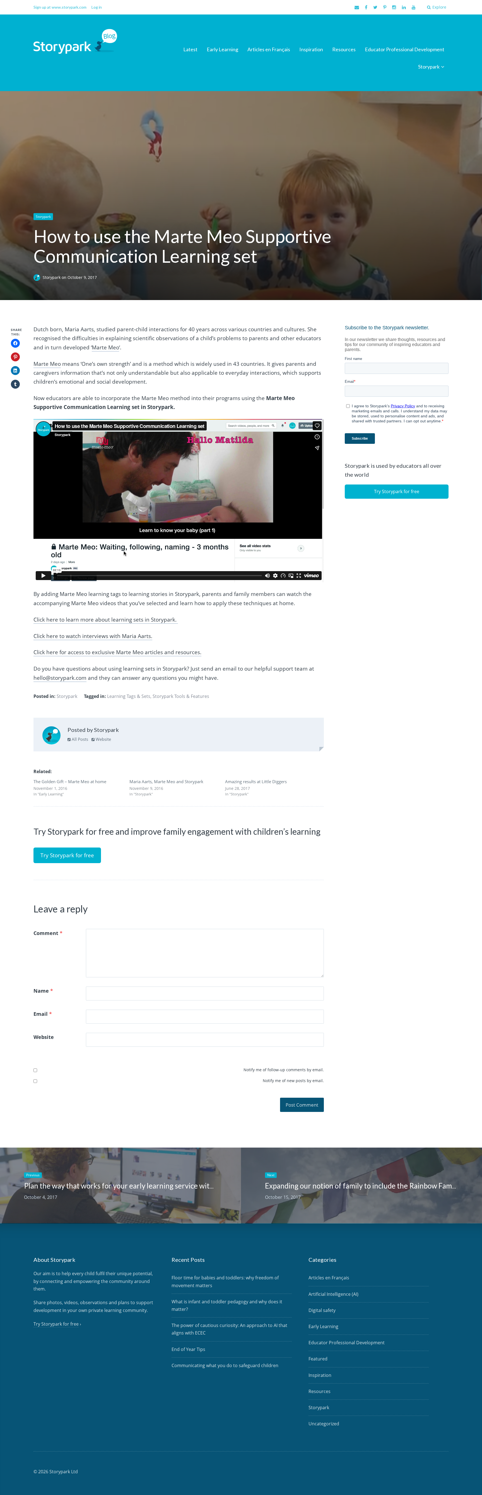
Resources (344, 49)
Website (103, 739)
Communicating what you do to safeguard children (225, 1365)
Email (42, 1014)
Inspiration (311, 49)
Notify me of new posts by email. (293, 1080)
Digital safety (322, 1310)
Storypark (429, 67)
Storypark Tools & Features (181, 696)
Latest (190, 49)
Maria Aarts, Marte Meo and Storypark (166, 781)
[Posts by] (38, 277)
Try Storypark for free (67, 855)
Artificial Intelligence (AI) (333, 1294)
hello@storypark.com (59, 677)
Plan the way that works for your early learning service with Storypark (135, 1185)
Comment (47, 933)
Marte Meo (105, 347)
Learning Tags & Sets (128, 696)
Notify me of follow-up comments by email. (284, 1069)
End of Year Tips (188, 1349)
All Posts (79, 739)
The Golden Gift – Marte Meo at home (69, 781)
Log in (96, 7)
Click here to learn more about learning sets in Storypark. (105, 619)
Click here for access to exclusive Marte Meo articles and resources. (117, 652)
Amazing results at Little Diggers (256, 781)
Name (43, 990)
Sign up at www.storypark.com (59, 7)
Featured (318, 1359)
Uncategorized (324, 1424)
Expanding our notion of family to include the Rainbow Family (362, 1185)
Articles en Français (268, 49)
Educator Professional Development (404, 49)
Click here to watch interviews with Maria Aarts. (92, 636)
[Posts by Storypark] (51, 736)
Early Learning (222, 49)
